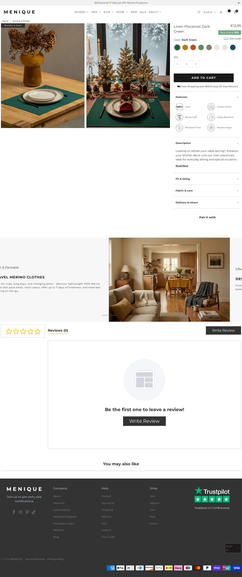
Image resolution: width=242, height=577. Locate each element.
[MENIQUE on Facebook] (14, 512)
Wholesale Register (65, 516)
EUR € (208, 12)
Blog (56, 537)
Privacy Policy (55, 559)
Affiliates (58, 530)
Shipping (107, 509)
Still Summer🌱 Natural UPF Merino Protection (121, 2)
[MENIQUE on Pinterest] (27, 512)
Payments (108, 503)
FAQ (104, 523)
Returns (106, 516)
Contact (106, 496)
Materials (58, 503)
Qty (176, 57)
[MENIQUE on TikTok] (34, 512)
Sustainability (61, 509)
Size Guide (108, 537)
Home (154, 523)
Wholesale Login (63, 523)
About (57, 496)
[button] (81, 11)
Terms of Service (35, 559)
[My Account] (221, 12)
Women (155, 503)
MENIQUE (16, 559)
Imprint (106, 530)
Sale (152, 496)
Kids (152, 516)
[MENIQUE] (19, 12)
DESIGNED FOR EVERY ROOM (121, 280)
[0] (227, 12)
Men (152, 509)
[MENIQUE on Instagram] (21, 512)
